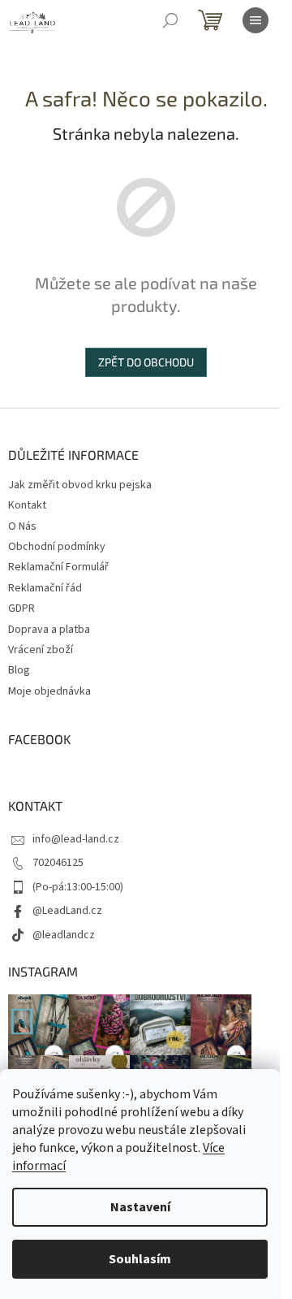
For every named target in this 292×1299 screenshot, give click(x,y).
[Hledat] (170, 20)
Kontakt (27, 505)
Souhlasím (140, 1259)
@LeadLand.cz (67, 911)
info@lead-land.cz (75, 839)
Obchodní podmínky (56, 547)
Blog (19, 670)
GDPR (21, 608)
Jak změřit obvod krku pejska (80, 485)
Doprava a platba (49, 629)
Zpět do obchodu (146, 362)
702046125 (58, 863)
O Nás (22, 526)
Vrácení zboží (40, 650)
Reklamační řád (45, 588)
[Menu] (255, 20)
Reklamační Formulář (58, 567)
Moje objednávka (49, 691)
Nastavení (140, 1207)
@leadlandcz (63, 935)
